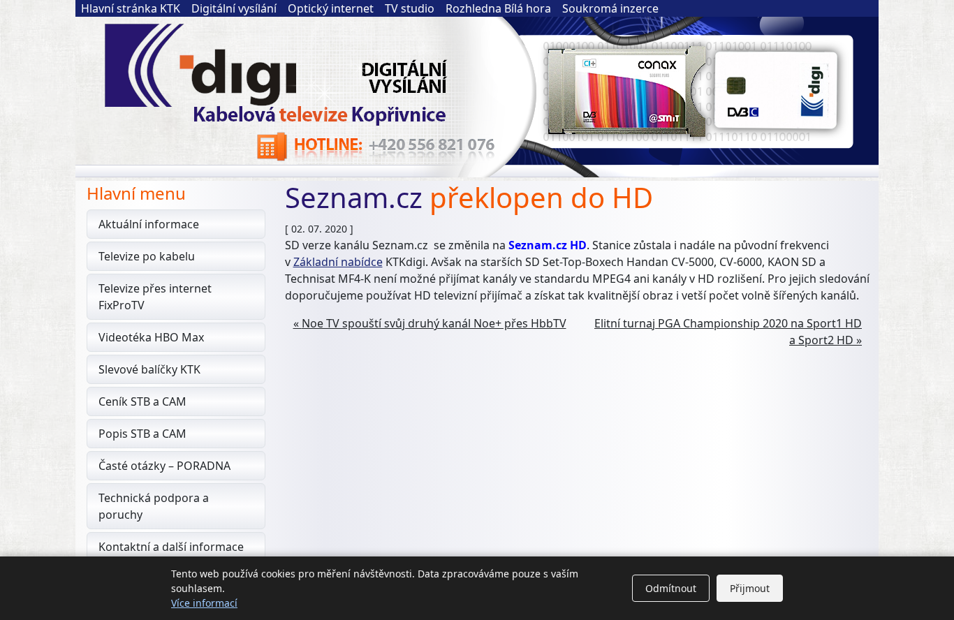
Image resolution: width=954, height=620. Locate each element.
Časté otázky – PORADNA (164, 465)
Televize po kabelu (146, 256)
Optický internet (331, 8)
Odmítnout (670, 588)
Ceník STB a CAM (142, 401)
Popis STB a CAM (142, 433)
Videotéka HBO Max (151, 337)
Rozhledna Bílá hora (498, 8)
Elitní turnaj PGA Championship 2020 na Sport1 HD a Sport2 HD (728, 332)
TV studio (409, 8)
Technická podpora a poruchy (153, 506)
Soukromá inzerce (610, 8)
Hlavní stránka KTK (130, 8)
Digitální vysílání (234, 8)
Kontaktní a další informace (171, 546)
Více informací (204, 603)
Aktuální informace (148, 224)
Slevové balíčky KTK (149, 369)
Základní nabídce (338, 262)
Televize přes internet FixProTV (155, 297)
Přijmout (750, 588)
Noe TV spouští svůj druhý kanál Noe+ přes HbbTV (434, 323)
